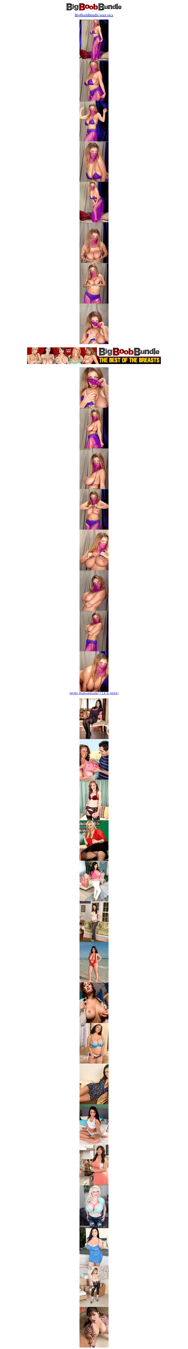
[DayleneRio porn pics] (94, 1265)
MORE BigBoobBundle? (94, 693)
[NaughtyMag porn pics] (94, 1103)
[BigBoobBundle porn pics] (94, 1306)
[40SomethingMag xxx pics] (94, 859)
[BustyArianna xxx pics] (94, 981)
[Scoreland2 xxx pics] (94, 1022)
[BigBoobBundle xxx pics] (94, 778)
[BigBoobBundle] (94, 9)
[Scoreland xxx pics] (94, 738)
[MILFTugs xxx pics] (94, 819)
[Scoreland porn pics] (94, 1184)
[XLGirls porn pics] (94, 1062)
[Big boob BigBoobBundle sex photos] (94, 59)
